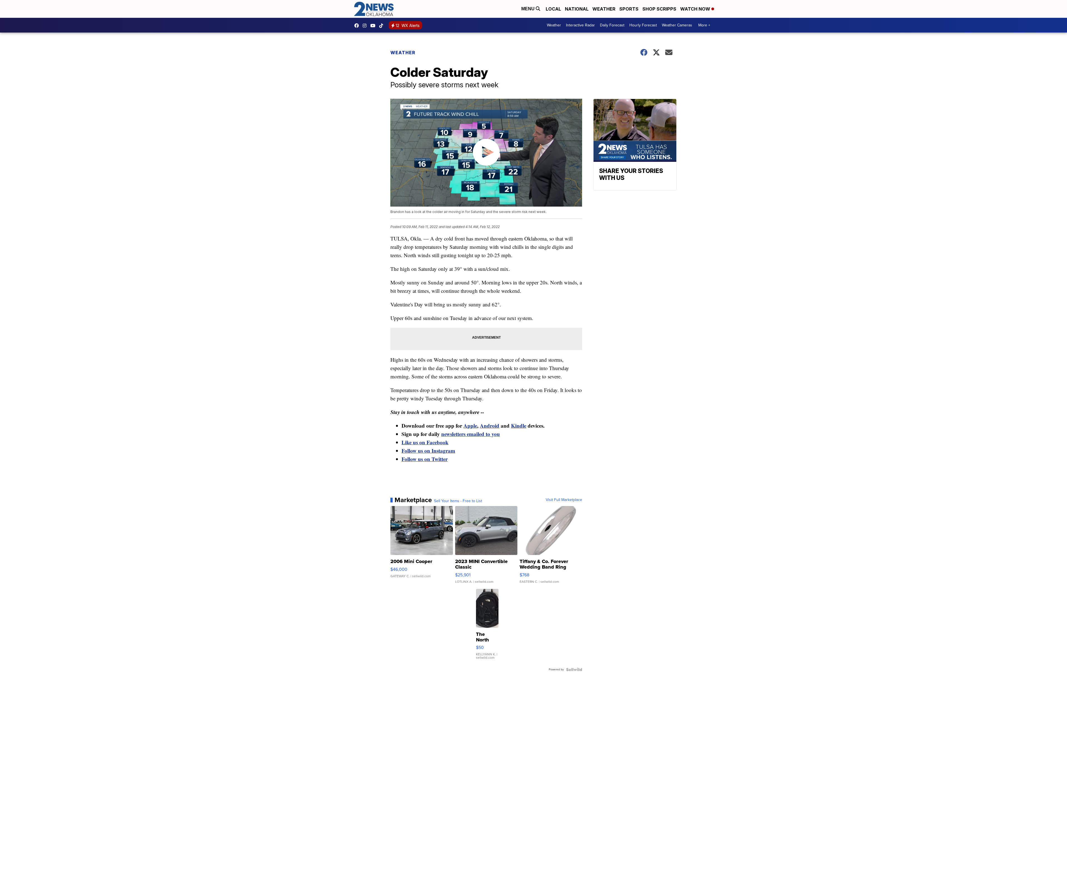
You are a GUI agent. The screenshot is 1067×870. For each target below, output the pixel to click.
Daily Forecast (612, 25)
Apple (470, 425)
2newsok (366, 25)
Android (489, 425)
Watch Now (695, 9)
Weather (603, 9)
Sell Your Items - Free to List (458, 501)
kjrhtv (358, 25)
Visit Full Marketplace (564, 500)
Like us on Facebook (425, 442)
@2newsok (382, 25)
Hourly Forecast (643, 25)
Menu (528, 8)
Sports (629, 9)
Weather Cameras (677, 25)
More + (704, 25)
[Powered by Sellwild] (574, 669)
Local (553, 9)
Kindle (518, 425)
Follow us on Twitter (425, 459)
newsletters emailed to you (470, 434)
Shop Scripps (659, 9)
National (577, 9)
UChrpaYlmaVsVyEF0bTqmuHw (374, 25)
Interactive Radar (580, 25)
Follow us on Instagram (428, 450)
